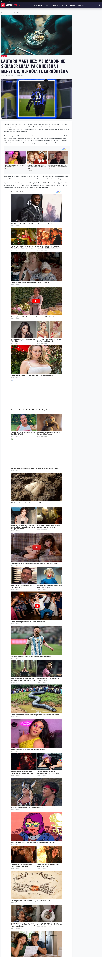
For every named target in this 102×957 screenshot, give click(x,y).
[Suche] (99, 5)
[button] (37, 35)
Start (2, 12)
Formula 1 (73, 5)
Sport (47, 5)
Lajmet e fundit (38, 5)
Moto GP (64, 5)
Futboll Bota (56, 5)
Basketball (81, 5)
